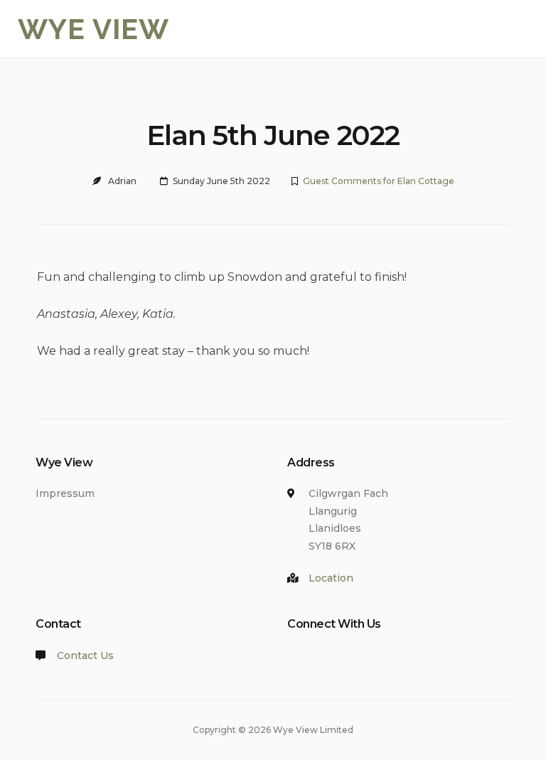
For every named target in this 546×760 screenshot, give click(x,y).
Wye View (93, 29)
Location (331, 578)
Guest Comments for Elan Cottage (378, 181)
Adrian (122, 181)
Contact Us (85, 655)
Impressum (65, 493)
